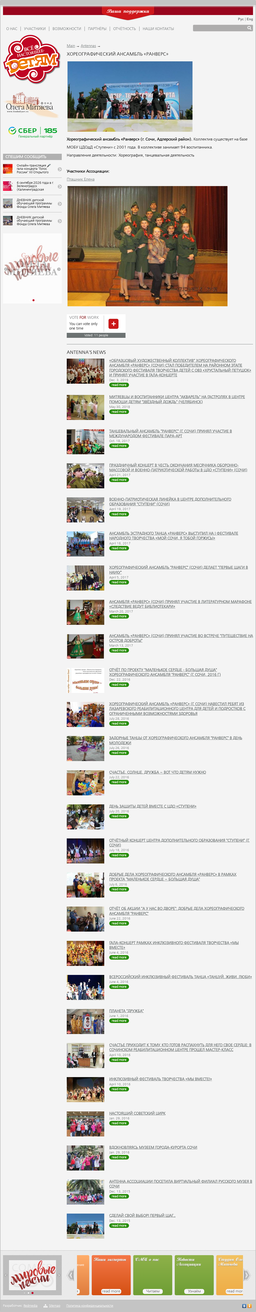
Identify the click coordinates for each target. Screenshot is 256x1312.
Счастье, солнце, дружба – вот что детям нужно (157, 772)
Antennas (88, 46)
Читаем (138, 1291)
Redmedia (31, 1305)
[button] (6, 269)
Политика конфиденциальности (89, 1305)
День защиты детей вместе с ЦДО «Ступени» (152, 806)
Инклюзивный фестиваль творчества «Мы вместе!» (160, 1079)
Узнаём (179, 1291)
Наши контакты (158, 29)
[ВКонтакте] (244, 1306)
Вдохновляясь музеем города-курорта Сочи (153, 1147)
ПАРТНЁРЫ (97, 29)
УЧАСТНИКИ (35, 29)
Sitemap (54, 1305)
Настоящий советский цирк (137, 1113)
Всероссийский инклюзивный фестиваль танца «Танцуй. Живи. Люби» (180, 977)
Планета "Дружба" (126, 1011)
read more (119, 385)
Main (71, 46)
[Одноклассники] (249, 1306)
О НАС (11, 29)
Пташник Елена (80, 180)
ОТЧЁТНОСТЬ (124, 29)
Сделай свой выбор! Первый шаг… (142, 1216)
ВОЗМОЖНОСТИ (66, 29)
